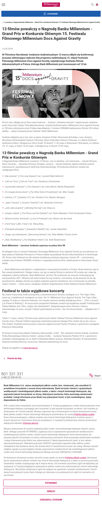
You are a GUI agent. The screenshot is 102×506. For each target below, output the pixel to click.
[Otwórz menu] (3, 5)
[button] (92, 4)
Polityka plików (75, 457)
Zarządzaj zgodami (61, 500)
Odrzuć (51, 491)
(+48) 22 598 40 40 (11, 377)
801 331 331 (12, 374)
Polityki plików (84, 414)
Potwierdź (51, 483)
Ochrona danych (30, 423)
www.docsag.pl (30, 348)
